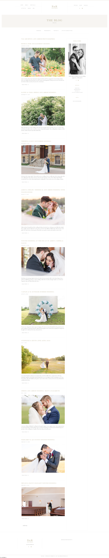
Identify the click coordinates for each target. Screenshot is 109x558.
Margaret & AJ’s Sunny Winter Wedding (38, 440)
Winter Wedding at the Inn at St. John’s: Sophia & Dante (42, 242)
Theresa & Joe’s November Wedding (36, 141)
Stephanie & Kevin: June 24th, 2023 (35, 340)
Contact (86, 5)
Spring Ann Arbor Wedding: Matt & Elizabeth (40, 391)
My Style (24, 8)
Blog (81, 5)
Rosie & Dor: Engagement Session (35, 44)
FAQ (34, 8)
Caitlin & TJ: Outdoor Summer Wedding (37, 292)
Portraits (56, 30)
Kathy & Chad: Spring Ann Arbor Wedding (38, 92)
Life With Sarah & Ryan (67, 30)
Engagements (47, 30)
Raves (29, 8)
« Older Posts (25, 525)
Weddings (39, 30)
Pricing (76, 5)
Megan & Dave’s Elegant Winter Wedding (38, 483)
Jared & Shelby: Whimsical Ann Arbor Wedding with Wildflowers (43, 191)
